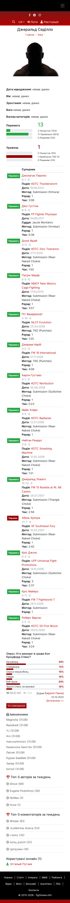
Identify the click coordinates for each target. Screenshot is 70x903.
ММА (44, 877)
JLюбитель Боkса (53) (24, 828)
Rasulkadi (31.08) (17, 725)
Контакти (34, 890)
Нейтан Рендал (32, 440)
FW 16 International (43, 352)
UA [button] (20, 22)
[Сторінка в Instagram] (40, 15)
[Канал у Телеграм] (34, 15)
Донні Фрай (29, 240)
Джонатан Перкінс (34, 175)
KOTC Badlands (41, 418)
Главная (29, 34)
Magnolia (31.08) (17, 719)
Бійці (40, 34)
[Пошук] (13, 21)
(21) (18, 692)
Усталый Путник (21, 864)
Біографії (31, 883)
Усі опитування (16, 705)
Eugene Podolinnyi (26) (24, 790)
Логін (34, 22)
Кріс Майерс (30, 591)
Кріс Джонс (29, 552)
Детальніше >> (55, 700)
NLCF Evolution (41, 322)
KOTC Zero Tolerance (45, 249)
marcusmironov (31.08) (21, 741)
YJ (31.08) (12, 730)
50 (11, 692)
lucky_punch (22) (20, 842)
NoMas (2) (16, 798)
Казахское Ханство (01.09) (24, 747)
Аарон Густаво (32, 375)
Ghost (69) (16, 783)
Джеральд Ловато (34, 479)
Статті (20, 877)
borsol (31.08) (15, 769)
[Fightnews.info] (35, 6)
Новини (8, 877)
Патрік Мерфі (31, 275)
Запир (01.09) (15, 763)
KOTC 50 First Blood (44, 626)
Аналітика (46, 883)
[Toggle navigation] (62, 5)
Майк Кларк (30, 410)
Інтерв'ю (33, 877)
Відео (8, 883)
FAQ (58, 883)
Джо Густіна (30, 206)
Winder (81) (17, 821)
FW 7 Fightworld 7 (43, 599)
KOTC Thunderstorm (44, 183)
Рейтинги (57, 877)
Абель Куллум (31, 517)
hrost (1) (15, 805)
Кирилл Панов (54, 693)
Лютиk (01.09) (15, 752)
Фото (19, 883)
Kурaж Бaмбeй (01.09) (21, 758)
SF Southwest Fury (43, 526)
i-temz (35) (16, 835)
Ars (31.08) (13, 736)
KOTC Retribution (42, 383)
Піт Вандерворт (32, 314)
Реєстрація (51, 22)
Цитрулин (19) (19, 849)
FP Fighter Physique (44, 214)
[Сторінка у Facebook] (29, 15)
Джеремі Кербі (31, 344)
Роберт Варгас (31, 617)
